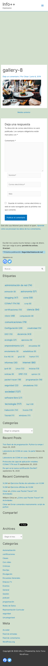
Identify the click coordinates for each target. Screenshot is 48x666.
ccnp (27, 304)
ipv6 (7, 368)
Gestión (6, 594)
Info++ (9, 4)
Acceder (6, 630)
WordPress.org (9, 642)
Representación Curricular (13, 610)
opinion (35, 374)
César (5, 491)
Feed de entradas (10, 634)
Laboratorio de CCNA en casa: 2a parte (19, 451)
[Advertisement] (24, 36)
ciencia (33, 309)
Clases (5, 558)
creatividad (34, 328)
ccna (28, 297)
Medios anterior (24, 112)
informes (11, 362)
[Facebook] (5, 261)
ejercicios (26, 340)
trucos (27, 410)
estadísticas (29, 351)
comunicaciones (16, 322)
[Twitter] (10, 261)
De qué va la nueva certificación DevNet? (20, 468)
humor (34, 356)
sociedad (13, 391)
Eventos (6, 586)
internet (29, 362)
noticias (9, 374)
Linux (20, 368)
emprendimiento (14, 346)
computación (27, 316)
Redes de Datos (9, 606)
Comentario (10, 141)
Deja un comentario (11, 76)
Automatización (9, 550)
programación (34, 379)
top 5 (30, 404)
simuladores (30, 385)
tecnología (13, 404)
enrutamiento (11, 351)
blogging (11, 297)
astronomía (29, 291)
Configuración (14, 328)
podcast (6, 598)
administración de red (18, 285)
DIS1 (9, 334)
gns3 (21, 357)
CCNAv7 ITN (12, 303)
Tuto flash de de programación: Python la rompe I (23, 444)
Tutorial (9, 415)
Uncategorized (9, 618)
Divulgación (7, 574)
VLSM (5, 483)
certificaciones (13, 310)
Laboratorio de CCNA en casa (15, 458)
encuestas (34, 346)
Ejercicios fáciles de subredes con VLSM (27, 483)
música (34, 368)
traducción (11, 410)
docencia (24, 334)
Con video (7, 562)
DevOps (6, 570)
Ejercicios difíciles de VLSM (22, 487)
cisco (10, 316)
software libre (13, 398)
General (6, 590)
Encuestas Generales (11, 578)
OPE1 (23, 374)
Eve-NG (9, 357)
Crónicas (6, 566)
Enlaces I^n (7, 582)
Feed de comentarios (11, 638)
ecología (11, 340)
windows (24, 415)
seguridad (11, 385)
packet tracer (13, 379)
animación (10, 291)
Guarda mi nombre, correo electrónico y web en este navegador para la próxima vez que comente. (23, 206)
